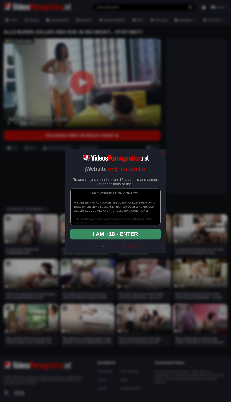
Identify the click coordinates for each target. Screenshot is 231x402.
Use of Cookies (99, 246)
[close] (162, 153)
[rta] (115, 247)
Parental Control (131, 246)
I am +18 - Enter (115, 234)
